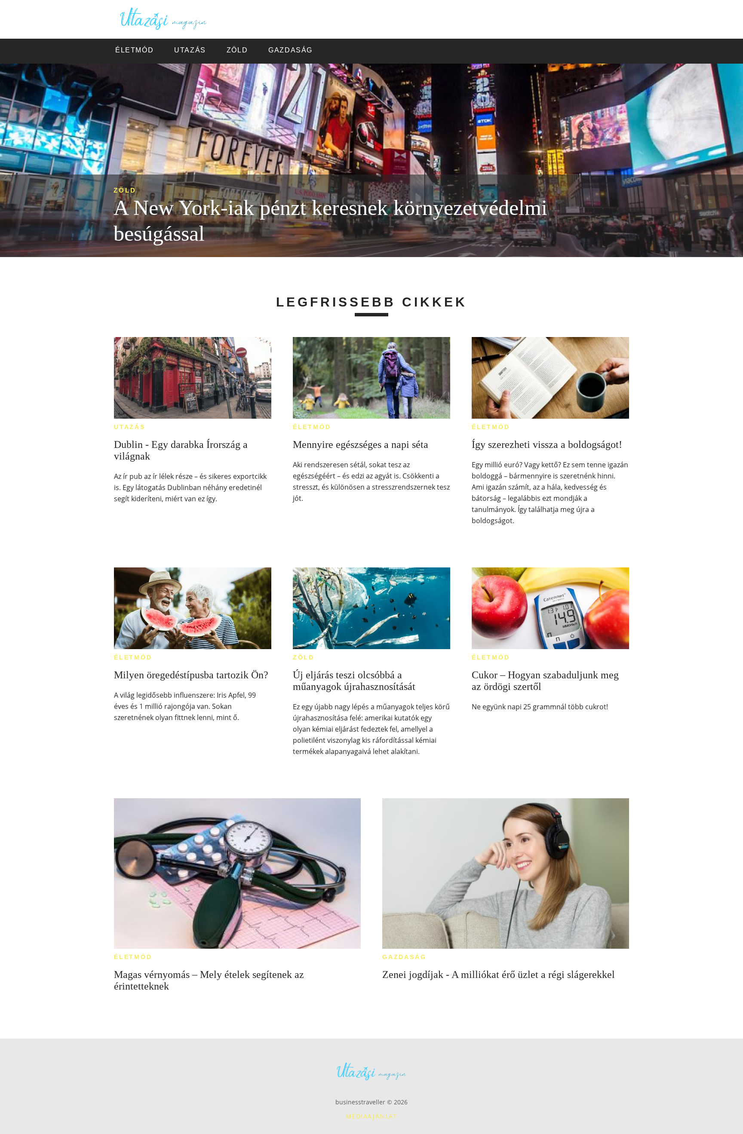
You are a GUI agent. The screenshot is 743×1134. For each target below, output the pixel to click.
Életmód (312, 426)
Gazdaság (404, 956)
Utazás (129, 426)
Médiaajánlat (371, 1116)
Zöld (125, 190)
